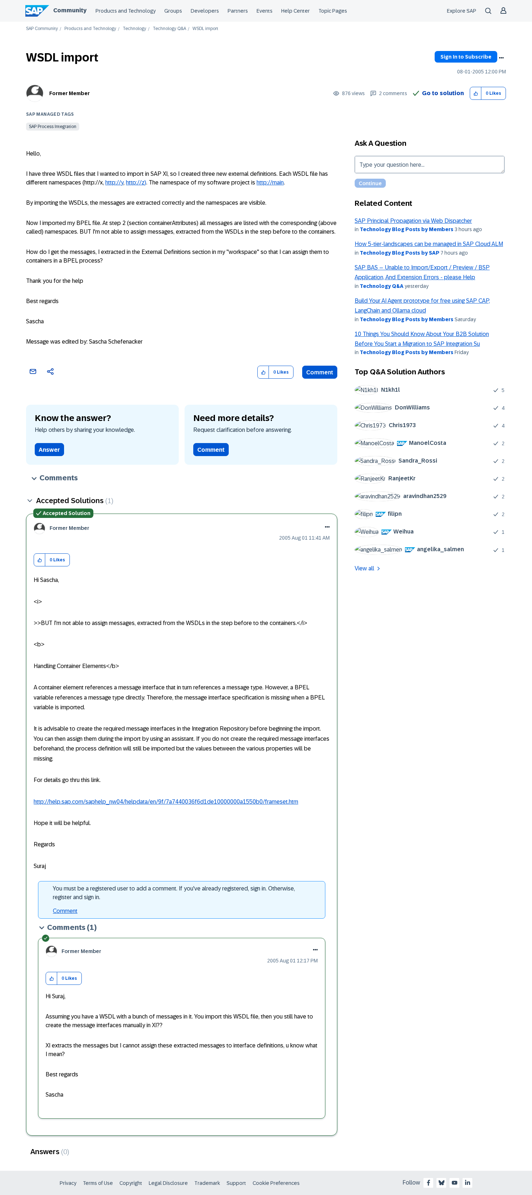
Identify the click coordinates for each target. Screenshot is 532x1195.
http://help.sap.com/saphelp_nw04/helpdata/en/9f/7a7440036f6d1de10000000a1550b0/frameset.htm (166, 802)
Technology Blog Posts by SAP (399, 253)
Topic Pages (332, 11)
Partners (238, 11)
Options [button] (501, 58)
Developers (205, 11)
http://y (114, 182)
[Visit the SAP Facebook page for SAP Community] (428, 1183)
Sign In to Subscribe (465, 57)
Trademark (207, 1183)
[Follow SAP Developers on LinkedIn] (467, 1183)
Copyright (130, 1183)
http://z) (136, 182)
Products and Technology (126, 11)
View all (364, 568)
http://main (270, 182)
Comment (319, 372)
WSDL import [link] (205, 28)
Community (69, 10)
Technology (134, 28)
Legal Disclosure (168, 1183)
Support (236, 1183)
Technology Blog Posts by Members (406, 229)
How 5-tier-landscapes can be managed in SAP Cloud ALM (429, 244)
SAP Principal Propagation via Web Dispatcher (413, 221)
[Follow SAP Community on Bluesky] (441, 1183)
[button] (475, 93)
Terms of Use (98, 1183)
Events (265, 11)
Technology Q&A (169, 28)
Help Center (295, 11)
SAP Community (42, 28)
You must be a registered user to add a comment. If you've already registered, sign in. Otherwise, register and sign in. (174, 892)
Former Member (69, 93)
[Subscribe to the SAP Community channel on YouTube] (454, 1183)
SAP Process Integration (52, 126)
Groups (173, 11)
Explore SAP (461, 11)
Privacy (68, 1183)
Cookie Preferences (276, 1183)
